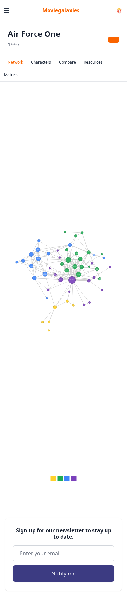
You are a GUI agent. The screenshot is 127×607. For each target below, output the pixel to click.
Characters (41, 62)
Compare (67, 62)
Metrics (11, 75)
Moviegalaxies (60, 10)
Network (15, 62)
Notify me (63, 573)
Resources (93, 62)
